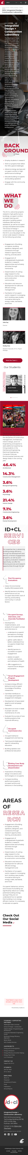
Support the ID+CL (9, 1063)
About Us (6, 1078)
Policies (14, 1151)
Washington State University (11, 1024)
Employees (8, 1075)
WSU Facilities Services (10, 1042)
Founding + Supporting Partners (12, 1021)
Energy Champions (9, 1050)
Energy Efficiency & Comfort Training (14, 1053)
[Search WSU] (21, 2)
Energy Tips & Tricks (9, 1055)
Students (7, 1067)
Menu (25, 2)
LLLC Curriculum (8, 1057)
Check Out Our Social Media (11, 919)
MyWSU (20, 1151)
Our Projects (9, 1046)
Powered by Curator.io (18, 1007)
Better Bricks (7, 1040)
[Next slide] (24, 386)
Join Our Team (8, 1069)
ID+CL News (7, 1071)
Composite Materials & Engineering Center (13, 1033)
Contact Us (8, 1061)
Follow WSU (14, 1152)
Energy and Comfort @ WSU (12, 1048)
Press (5, 1084)
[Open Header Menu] (16, 2)
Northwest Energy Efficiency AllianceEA (12, 1037)
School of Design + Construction (12, 1026)
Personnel (6, 1080)
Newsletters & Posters (10, 1082)
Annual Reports (8, 1088)
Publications (7, 1086)
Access (8, 1151)
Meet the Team (11, 360)
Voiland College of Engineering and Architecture (13, 1029)
